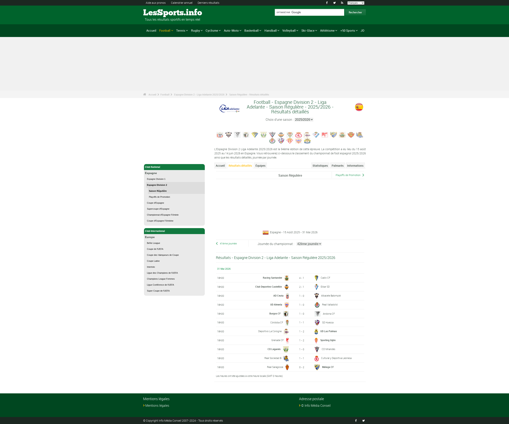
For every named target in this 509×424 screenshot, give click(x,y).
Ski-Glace (308, 30)
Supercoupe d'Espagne (158, 209)
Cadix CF (325, 277)
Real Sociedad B (272, 358)
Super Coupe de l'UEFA (158, 291)
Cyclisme (212, 30)
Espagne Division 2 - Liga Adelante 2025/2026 (199, 94)
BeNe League (153, 243)
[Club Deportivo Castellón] (281, 134)
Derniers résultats (208, 3)
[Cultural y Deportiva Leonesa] (298, 134)
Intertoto (151, 267)
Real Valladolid (330, 304)
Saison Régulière (158, 191)
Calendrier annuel (181, 3)
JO (362, 30)
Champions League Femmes (161, 279)
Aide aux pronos (156, 3)
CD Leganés (274, 349)
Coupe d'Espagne (155, 203)
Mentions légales (157, 405)
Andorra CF (329, 313)
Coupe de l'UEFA (155, 249)
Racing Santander (272, 277)
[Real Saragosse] (351, 134)
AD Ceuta (278, 295)
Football (164, 30)
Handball (270, 30)
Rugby (195, 30)
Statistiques (320, 165)
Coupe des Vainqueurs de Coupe (163, 255)
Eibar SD (325, 286)
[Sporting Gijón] (290, 140)
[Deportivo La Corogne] (307, 134)
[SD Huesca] (281, 140)
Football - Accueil (154, 158)
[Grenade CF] (325, 134)
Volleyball (289, 30)
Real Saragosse (275, 367)
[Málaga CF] (333, 134)
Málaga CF (328, 367)
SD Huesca (327, 322)
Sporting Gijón (328, 340)
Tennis (180, 30)
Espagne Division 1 (156, 179)
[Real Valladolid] (272, 140)
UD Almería (276, 304)
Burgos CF (275, 313)
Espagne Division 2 (157, 185)
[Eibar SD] (316, 134)
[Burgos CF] (246, 134)
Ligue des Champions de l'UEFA (162, 273)
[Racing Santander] (342, 134)
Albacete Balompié (331, 295)
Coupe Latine (153, 261)
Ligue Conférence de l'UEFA (160, 285)
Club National (152, 167)
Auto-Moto (231, 30)
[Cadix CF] (255, 134)
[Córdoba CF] (290, 134)
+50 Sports (347, 30)
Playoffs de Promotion (159, 197)
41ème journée (228, 243)
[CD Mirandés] (272, 134)
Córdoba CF (276, 322)
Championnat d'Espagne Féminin (163, 215)
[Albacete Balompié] (228, 134)
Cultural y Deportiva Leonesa (336, 358)
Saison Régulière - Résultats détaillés (249, 94)
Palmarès (338, 165)
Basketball (251, 30)
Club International (155, 231)
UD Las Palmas (328, 331)
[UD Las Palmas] (307, 140)
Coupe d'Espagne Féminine (160, 221)
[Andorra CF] (237, 134)
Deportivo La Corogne (270, 331)
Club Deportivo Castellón (268, 286)
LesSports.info (158, 13)
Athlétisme (327, 30)
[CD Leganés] (263, 134)
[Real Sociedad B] (360, 134)
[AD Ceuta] (220, 134)
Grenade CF (277, 340)
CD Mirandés (328, 349)
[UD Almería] (298, 140)
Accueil (151, 30)
